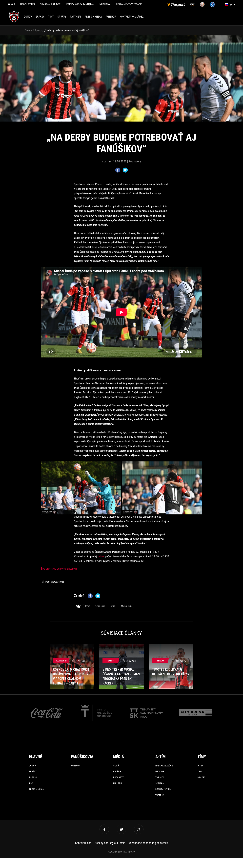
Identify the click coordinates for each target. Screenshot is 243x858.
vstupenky (100, 606)
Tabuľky (159, 777)
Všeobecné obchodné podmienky (148, 843)
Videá (116, 765)
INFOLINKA (105, 4)
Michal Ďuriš (126, 606)
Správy (61, 16)
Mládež (201, 777)
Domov (28, 16)
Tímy (51, 16)
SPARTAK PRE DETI (50, 4)
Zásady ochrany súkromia (110, 843)
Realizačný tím (163, 789)
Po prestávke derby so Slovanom (59, 568)
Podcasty (118, 777)
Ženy (200, 771)
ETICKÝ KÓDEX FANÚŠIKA (80, 4)
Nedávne (159, 771)
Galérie (117, 771)
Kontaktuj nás (83, 843)
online (101, 556)
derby (87, 606)
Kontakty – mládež (131, 16)
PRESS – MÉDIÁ (93, 16)
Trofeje (159, 795)
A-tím (113, 606)
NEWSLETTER (27, 4)
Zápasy (40, 16)
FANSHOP (110, 16)
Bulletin (117, 783)
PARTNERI (75, 16)
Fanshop (75, 765)
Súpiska (159, 783)
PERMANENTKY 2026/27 (129, 4)
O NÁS (11, 4)
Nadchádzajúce (164, 765)
